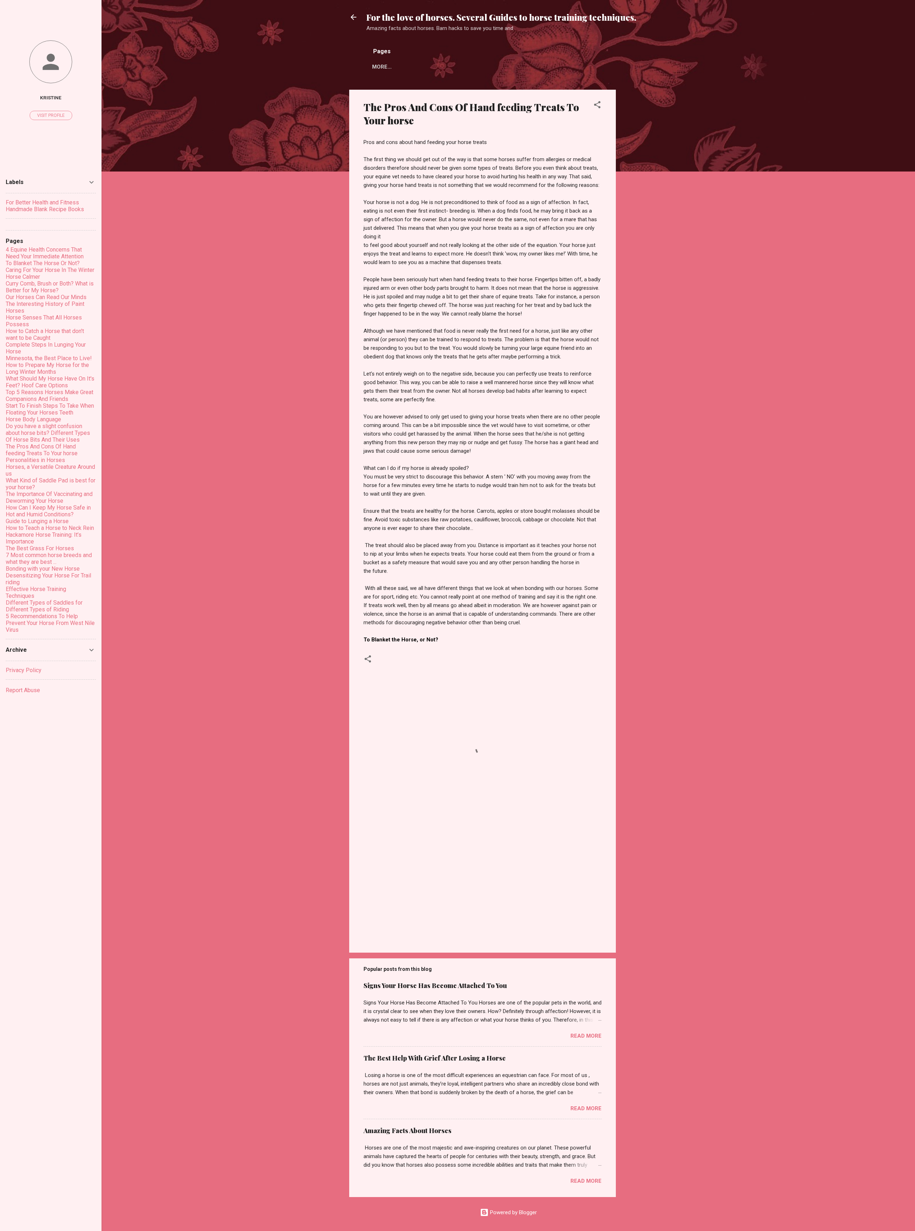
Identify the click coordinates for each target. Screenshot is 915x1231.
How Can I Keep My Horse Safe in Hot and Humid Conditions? (48, 511)
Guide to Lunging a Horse (37, 521)
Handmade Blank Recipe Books (45, 209)
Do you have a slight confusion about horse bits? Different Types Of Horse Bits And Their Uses (48, 433)
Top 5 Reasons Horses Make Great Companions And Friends (49, 395)
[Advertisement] (644, 197)
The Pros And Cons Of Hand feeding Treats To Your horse (42, 450)
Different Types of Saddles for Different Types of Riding (44, 606)
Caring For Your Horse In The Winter (50, 270)
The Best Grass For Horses (40, 548)
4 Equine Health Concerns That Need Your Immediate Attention (45, 253)
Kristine (50, 97)
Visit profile (51, 115)
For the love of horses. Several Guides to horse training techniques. (501, 17)
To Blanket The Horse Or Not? (43, 263)
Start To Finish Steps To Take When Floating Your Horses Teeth (50, 409)
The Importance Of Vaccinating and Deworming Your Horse (49, 497)
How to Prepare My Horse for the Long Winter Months (47, 368)
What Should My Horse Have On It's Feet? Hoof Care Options (50, 382)
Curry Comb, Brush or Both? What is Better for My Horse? (50, 287)
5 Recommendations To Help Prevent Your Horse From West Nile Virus (50, 623)
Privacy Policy (23, 670)
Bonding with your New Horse (43, 568)
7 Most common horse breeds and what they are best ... (49, 558)
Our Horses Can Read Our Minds (46, 297)
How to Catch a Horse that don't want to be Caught (45, 334)
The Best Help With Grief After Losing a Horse (434, 1058)
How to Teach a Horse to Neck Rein (50, 528)
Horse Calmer (23, 276)
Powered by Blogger (513, 1212)
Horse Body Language (33, 419)
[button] (597, 105)
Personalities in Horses (35, 460)
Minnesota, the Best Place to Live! (49, 358)
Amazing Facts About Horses (407, 1130)
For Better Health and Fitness (42, 202)
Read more (586, 1036)
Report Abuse (23, 690)
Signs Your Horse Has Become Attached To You (435, 985)
